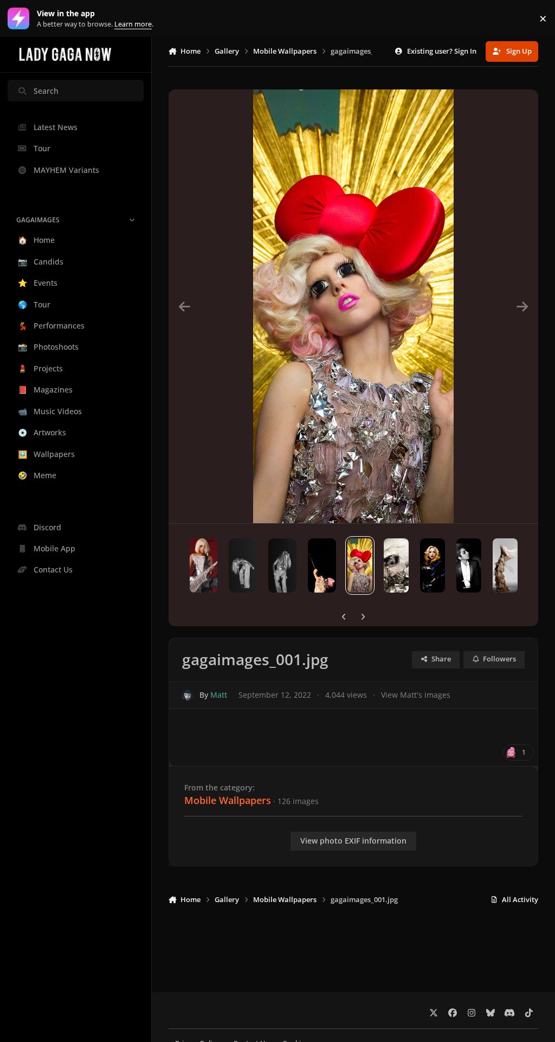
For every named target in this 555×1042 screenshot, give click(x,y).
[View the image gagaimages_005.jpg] (468, 565)
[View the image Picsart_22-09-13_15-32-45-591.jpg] (243, 565)
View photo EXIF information (353, 840)
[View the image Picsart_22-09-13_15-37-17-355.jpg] (204, 565)
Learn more (21, 19)
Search (46, 91)
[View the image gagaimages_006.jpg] (505, 565)
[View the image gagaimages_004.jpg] (432, 565)
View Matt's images (415, 695)
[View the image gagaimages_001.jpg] (359, 565)
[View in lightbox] (353, 306)
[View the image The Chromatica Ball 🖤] (322, 565)
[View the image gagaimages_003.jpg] (396, 565)
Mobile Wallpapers (227, 800)
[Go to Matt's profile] (187, 695)
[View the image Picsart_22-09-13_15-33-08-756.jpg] (282, 565)
